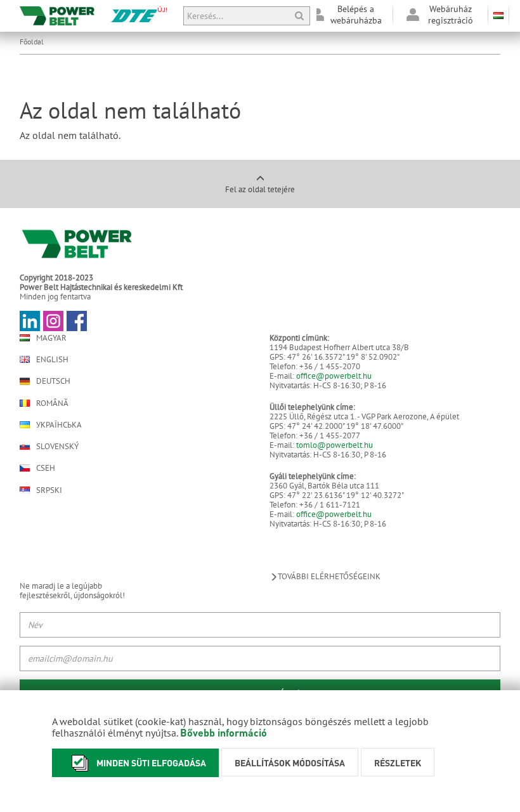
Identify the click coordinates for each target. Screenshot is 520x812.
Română (52, 403)
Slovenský (57, 446)
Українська (59, 424)
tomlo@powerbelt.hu (334, 445)
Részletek (397, 762)
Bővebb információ (223, 732)
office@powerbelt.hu (334, 375)
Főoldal (32, 41)
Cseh (45, 468)
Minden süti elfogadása (151, 762)
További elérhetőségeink (329, 576)
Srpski (49, 490)
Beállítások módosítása (290, 762)
